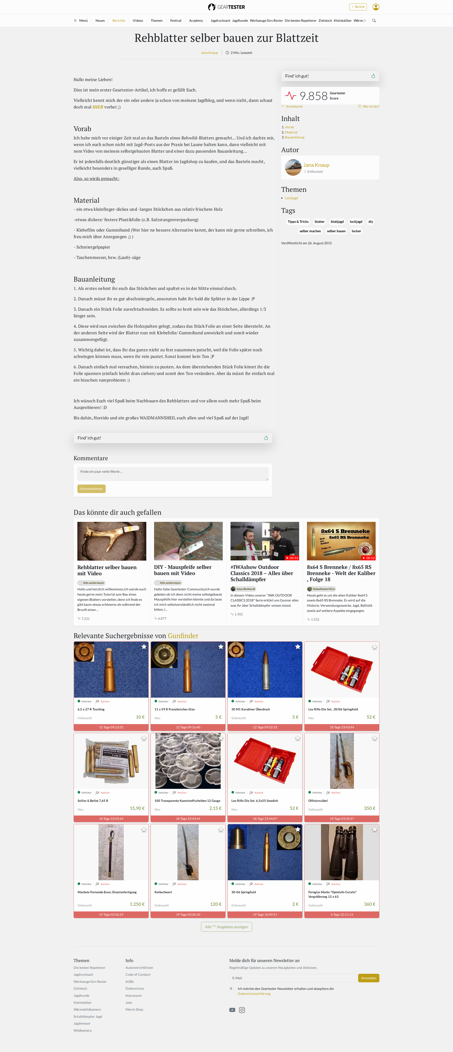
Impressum (134, 995)
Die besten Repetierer (301, 20)
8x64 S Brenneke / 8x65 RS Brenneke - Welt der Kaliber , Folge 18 (341, 573)
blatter (320, 221)
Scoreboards (294, 106)
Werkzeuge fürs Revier (266, 20)
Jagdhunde (240, 20)
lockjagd (356, 221)
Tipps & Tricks (298, 221)
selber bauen (336, 231)
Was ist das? (370, 106)
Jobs (129, 1002)
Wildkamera (83, 1030)
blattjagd (337, 221)
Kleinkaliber (343, 20)
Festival (175, 20)
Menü (83, 20)
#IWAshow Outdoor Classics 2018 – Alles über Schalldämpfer (262, 573)
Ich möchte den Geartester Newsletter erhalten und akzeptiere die (286, 991)
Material (291, 132)
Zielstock (325, 20)
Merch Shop (134, 1009)
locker (356, 231)
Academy (196, 20)
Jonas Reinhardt (245, 588)
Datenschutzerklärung (254, 994)
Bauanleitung (294, 137)
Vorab (289, 127)
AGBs (130, 981)
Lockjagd (291, 198)
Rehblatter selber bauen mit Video (107, 570)
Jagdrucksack (220, 20)
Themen (157, 20)
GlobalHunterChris (324, 588)
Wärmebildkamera (87, 1009)
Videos (138, 20)
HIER (97, 107)
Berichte (119, 20)
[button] (376, 7)
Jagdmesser (82, 1023)
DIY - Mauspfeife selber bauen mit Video (182, 570)
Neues (100, 20)
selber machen (310, 231)
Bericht (359, 7)
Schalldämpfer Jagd (88, 1016)
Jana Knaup (209, 53)
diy (371, 221)
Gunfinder (183, 635)
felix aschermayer (93, 582)
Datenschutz (135, 988)
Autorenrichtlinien (139, 968)
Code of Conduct (138, 974)
